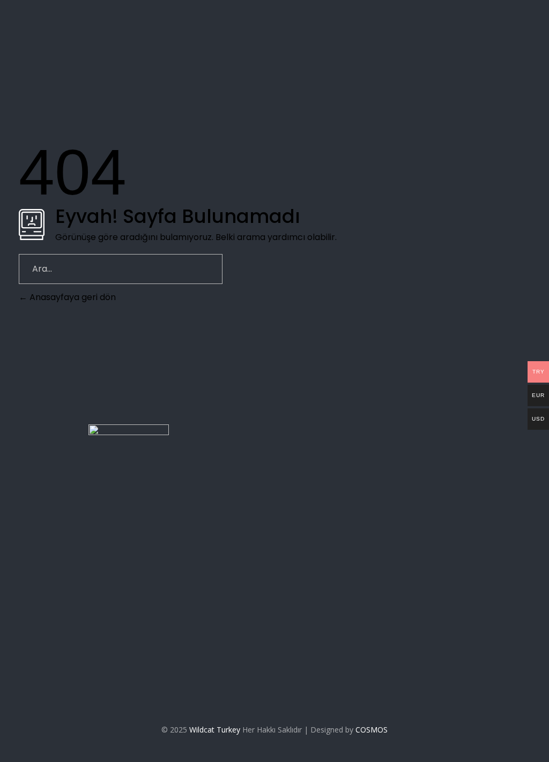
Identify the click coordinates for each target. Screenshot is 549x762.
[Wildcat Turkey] (129, 42)
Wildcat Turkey (214, 729)
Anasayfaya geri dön (71, 297)
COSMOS (371, 729)
